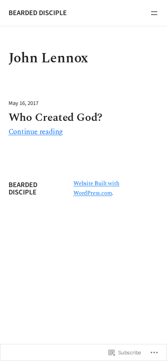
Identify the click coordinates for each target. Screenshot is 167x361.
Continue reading (36, 132)
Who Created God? (56, 117)
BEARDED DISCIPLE (38, 13)
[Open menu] (154, 13)
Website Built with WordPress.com (96, 188)
